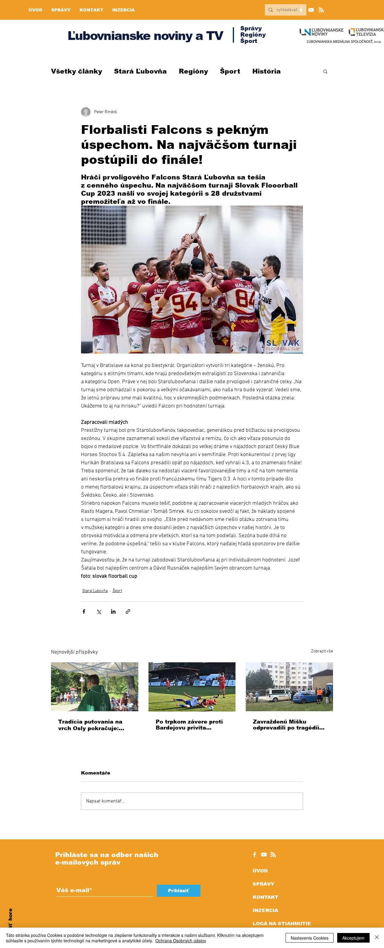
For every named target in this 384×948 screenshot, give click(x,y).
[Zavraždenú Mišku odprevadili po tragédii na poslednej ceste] (289, 686)
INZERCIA (265, 910)
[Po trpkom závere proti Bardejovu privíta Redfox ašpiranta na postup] (192, 687)
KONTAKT (265, 897)
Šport (230, 71)
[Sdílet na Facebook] (84, 611)
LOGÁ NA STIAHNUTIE (282, 923)
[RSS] (321, 10)
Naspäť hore (10, 925)
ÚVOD (260, 870)
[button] (325, 71)
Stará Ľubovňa (140, 71)
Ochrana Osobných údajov (180, 940)
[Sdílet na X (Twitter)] (98, 611)
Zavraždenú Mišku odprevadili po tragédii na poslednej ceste (286, 725)
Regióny (193, 71)
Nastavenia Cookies (309, 938)
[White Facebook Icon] (254, 854)
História (266, 71)
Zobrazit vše (322, 651)
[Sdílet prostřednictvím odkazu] (128, 611)
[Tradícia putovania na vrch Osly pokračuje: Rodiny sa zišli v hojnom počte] (94, 686)
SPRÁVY (263, 883)
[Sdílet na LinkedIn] (113, 611)
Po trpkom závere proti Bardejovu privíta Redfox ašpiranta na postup (189, 725)
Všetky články (76, 71)
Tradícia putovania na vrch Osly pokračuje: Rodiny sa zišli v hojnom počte (93, 725)
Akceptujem (353, 938)
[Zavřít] (376, 937)
